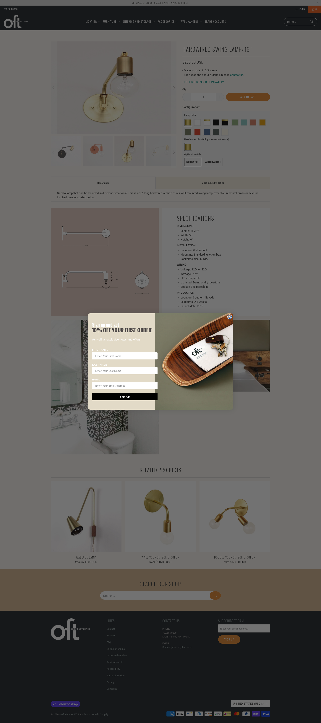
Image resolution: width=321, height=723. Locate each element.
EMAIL (96, 379)
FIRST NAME (100, 349)
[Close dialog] (229, 317)
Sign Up (125, 396)
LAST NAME (99, 364)
